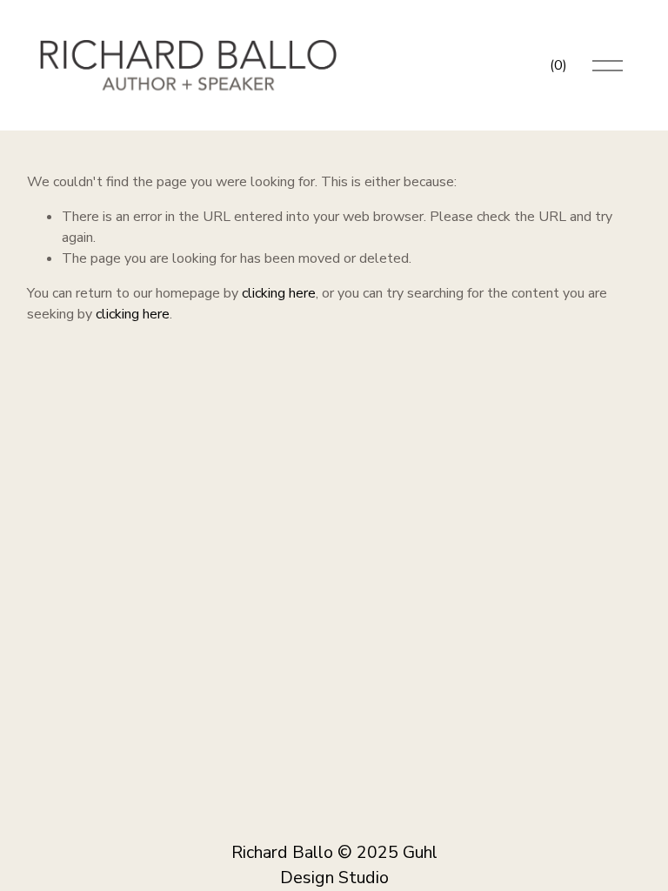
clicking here (279, 293)
